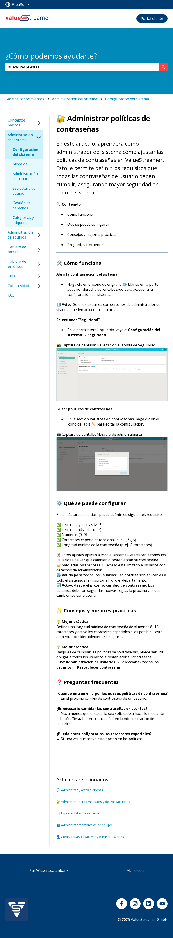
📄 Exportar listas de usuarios (78, 813)
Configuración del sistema (127, 98)
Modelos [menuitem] (20, 163)
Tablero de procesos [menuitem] (17, 264)
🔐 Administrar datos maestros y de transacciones (93, 802)
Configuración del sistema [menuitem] (25, 152)
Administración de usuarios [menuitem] (25, 176)
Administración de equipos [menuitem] (20, 235)
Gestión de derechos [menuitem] (22, 205)
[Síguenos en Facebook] (121, 903)
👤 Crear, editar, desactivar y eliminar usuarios (90, 837)
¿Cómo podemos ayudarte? (51, 56)
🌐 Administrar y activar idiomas (79, 790)
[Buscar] (163, 67)
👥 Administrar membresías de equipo (84, 825)
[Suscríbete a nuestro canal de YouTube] (162, 903)
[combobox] (82, 67)
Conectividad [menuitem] (18, 285)
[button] (39, 120)
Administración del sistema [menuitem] (20, 137)
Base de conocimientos (24, 98)
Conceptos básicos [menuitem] (17, 123)
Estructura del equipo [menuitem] (24, 191)
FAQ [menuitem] (11, 295)
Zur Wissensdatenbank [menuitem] (48, 870)
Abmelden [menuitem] (135, 870)
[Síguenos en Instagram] (135, 903)
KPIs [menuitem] (11, 276)
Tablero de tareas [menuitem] (17, 249)
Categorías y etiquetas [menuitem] (23, 220)
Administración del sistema (74, 98)
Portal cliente (152, 18)
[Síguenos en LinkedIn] (148, 903)
